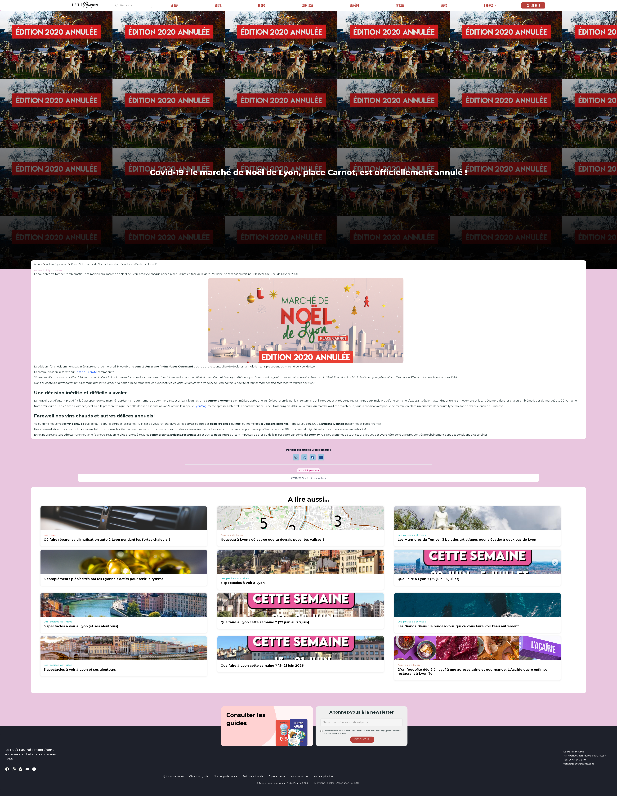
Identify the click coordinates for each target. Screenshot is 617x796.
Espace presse (277, 776)
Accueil (38, 264)
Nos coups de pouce (225, 776)
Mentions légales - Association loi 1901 (336, 783)
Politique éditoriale (252, 776)
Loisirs (261, 5)
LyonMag (200, 406)
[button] (490, 5)
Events (444, 5)
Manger (174, 5)
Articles (400, 5)
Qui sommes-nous (173, 776)
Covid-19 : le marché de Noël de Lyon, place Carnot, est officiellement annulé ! (114, 264)
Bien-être (354, 5)
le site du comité (86, 372)
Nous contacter (299, 776)
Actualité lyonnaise (56, 264)
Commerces (307, 5)
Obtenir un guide (198, 776)
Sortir (218, 5)
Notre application (323, 776)
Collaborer (533, 5)
